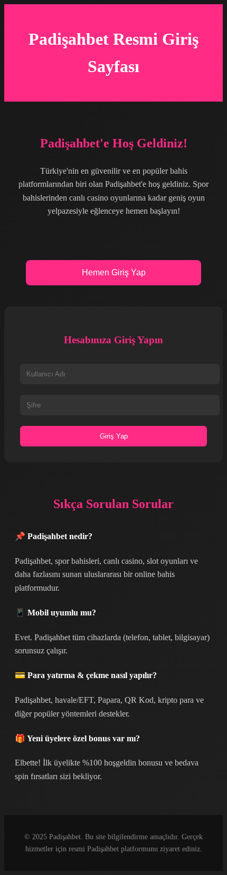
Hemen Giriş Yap (114, 272)
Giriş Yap (114, 436)
